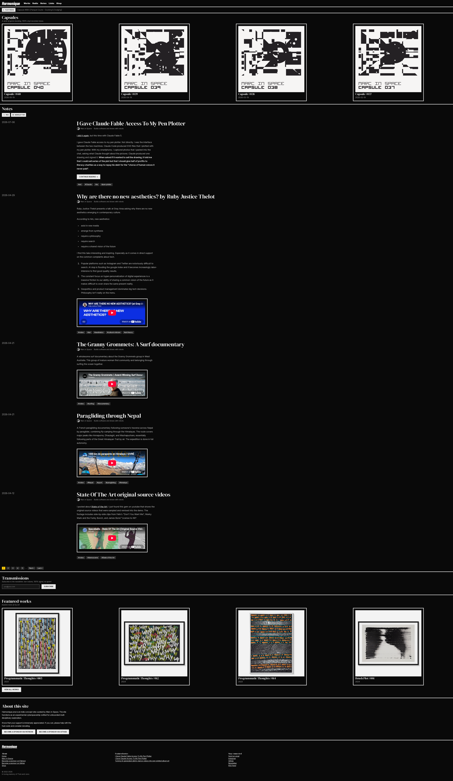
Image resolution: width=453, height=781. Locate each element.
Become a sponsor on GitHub (13, 763)
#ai (96, 184)
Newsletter (20, 115)
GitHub (231, 761)
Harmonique (11, 3)
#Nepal (90, 483)
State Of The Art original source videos (123, 494)
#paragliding (111, 483)
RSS (7, 115)
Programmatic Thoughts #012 (140, 678)
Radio (35, 3)
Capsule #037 (363, 94)
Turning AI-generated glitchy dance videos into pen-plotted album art (142, 761)
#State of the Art (108, 558)
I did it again (83, 135)
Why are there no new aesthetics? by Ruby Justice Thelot (146, 196)
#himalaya (123, 483)
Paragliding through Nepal (109, 416)
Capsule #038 (246, 94)
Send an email (233, 756)
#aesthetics (98, 332)
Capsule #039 (129, 94)
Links (51, 3)
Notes (43, 3)
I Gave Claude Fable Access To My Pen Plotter (131, 123)
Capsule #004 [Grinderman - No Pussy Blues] (37, 10)
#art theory (128, 332)
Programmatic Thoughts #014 (257, 678)
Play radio (9, 10)
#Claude (88, 184)
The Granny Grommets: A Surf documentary (131, 344)
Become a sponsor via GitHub (53, 732)
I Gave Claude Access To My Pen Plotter (131, 758)
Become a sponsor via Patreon (18, 732)
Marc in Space (86, 129)
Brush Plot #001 (364, 678)
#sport (99, 483)
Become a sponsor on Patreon (14, 761)
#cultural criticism (113, 332)
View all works (11, 689)
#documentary (103, 404)
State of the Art (99, 506)
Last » (40, 568)
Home (4, 756)
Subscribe (48, 586)
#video (81, 332)
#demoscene (93, 558)
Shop (59, 3)
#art (79, 184)
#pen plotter (106, 184)
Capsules (10, 17)
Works (27, 3)
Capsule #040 (12, 94)
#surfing (91, 404)
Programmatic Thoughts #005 (23, 678)
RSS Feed (232, 766)
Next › (31, 568)
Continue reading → (88, 177)
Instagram (232, 758)
